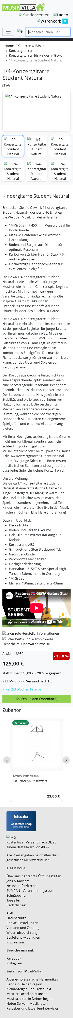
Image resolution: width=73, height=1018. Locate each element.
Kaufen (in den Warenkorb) (36, 699)
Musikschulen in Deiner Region (30, 998)
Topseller (13, 900)
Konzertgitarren (21, 50)
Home (9, 46)
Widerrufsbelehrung (22, 932)
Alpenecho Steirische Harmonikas (32, 979)
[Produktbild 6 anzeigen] (60, 171)
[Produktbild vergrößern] (36, 111)
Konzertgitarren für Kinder (29, 55)
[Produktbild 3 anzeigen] (60, 146)
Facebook (13, 958)
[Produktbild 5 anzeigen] (36, 171)
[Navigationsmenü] (8, 32)
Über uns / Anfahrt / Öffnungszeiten (33, 876)
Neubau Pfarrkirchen (22, 886)
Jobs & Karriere (18, 881)
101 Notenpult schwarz (30, 781)
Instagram (14, 963)
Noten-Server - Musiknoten (27, 1003)
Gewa (58, 55)
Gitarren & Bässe (31, 46)
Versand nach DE (39, 681)
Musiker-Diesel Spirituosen (26, 994)
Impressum (15, 942)
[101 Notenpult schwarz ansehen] (36, 744)
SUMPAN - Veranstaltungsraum (30, 890)
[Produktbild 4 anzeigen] (13, 171)
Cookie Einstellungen (22, 923)
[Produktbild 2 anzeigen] (36, 146)
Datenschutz (16, 918)
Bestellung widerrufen (23, 937)
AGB (9, 913)
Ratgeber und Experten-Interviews (32, 1008)
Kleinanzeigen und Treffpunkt (28, 989)
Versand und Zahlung (22, 927)
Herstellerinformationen (40, 633)
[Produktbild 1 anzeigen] (13, 146)
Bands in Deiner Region (24, 984)
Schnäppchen (16, 895)
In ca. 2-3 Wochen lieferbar (22, 689)
